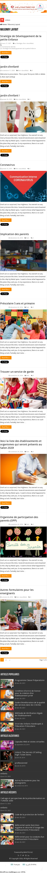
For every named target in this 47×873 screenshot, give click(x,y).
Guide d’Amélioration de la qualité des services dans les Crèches (30, 703)
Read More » (6, 53)
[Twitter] (23, 855)
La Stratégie (18, 43)
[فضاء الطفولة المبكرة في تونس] (23, 7)
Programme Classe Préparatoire (29, 680)
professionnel (21, 763)
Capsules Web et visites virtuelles (29, 742)
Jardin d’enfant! (9, 66)
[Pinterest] (26, 855)
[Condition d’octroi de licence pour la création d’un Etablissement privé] (7, 694)
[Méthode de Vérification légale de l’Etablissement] (7, 716)
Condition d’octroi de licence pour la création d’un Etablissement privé (27, 693)
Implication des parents (14, 234)
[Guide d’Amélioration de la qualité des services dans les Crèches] (7, 705)
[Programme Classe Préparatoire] (7, 683)
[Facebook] (21, 855)
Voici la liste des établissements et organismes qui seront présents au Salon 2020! (21, 444)
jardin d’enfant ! (10, 95)
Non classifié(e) (28, 43)
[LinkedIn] (28, 855)
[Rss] (18, 855)
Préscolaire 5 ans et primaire (17, 303)
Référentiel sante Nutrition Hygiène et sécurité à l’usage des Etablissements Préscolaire (29, 827)
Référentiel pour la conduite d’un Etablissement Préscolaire (29, 838)
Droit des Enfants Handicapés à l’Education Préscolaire (29, 725)
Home (4, 24)
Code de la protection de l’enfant (29, 814)
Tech (27, 238)
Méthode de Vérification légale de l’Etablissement (28, 714)
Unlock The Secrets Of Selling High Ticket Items (28, 753)
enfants (7, 20)
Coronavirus (7, 164)
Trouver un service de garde (17, 371)
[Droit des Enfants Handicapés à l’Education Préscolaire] (7, 727)
